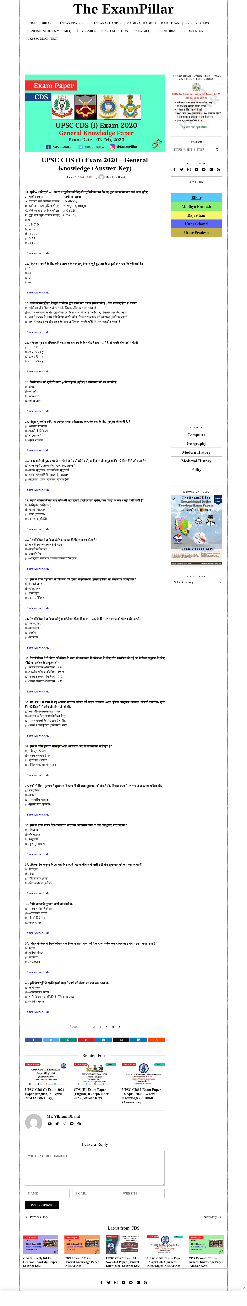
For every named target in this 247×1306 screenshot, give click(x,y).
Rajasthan (196, 215)
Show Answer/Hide (38, 253)
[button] (217, 149)
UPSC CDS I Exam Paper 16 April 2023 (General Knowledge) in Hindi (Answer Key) (141, 1096)
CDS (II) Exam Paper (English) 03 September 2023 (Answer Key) (91, 1094)
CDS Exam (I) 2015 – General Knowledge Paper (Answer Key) (40, 1261)
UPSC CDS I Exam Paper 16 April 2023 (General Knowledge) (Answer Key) (164, 1261)
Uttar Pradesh (196, 232)
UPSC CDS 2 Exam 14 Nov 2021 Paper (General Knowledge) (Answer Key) (123, 1261)
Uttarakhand (196, 224)
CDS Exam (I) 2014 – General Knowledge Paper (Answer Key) (206, 1261)
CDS (89, 177)
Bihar (196, 197)
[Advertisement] (123, 62)
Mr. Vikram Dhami (115, 177)
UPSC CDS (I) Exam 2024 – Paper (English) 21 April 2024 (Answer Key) (46, 1094)
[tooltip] (33, 1040)
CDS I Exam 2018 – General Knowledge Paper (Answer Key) (81, 1261)
